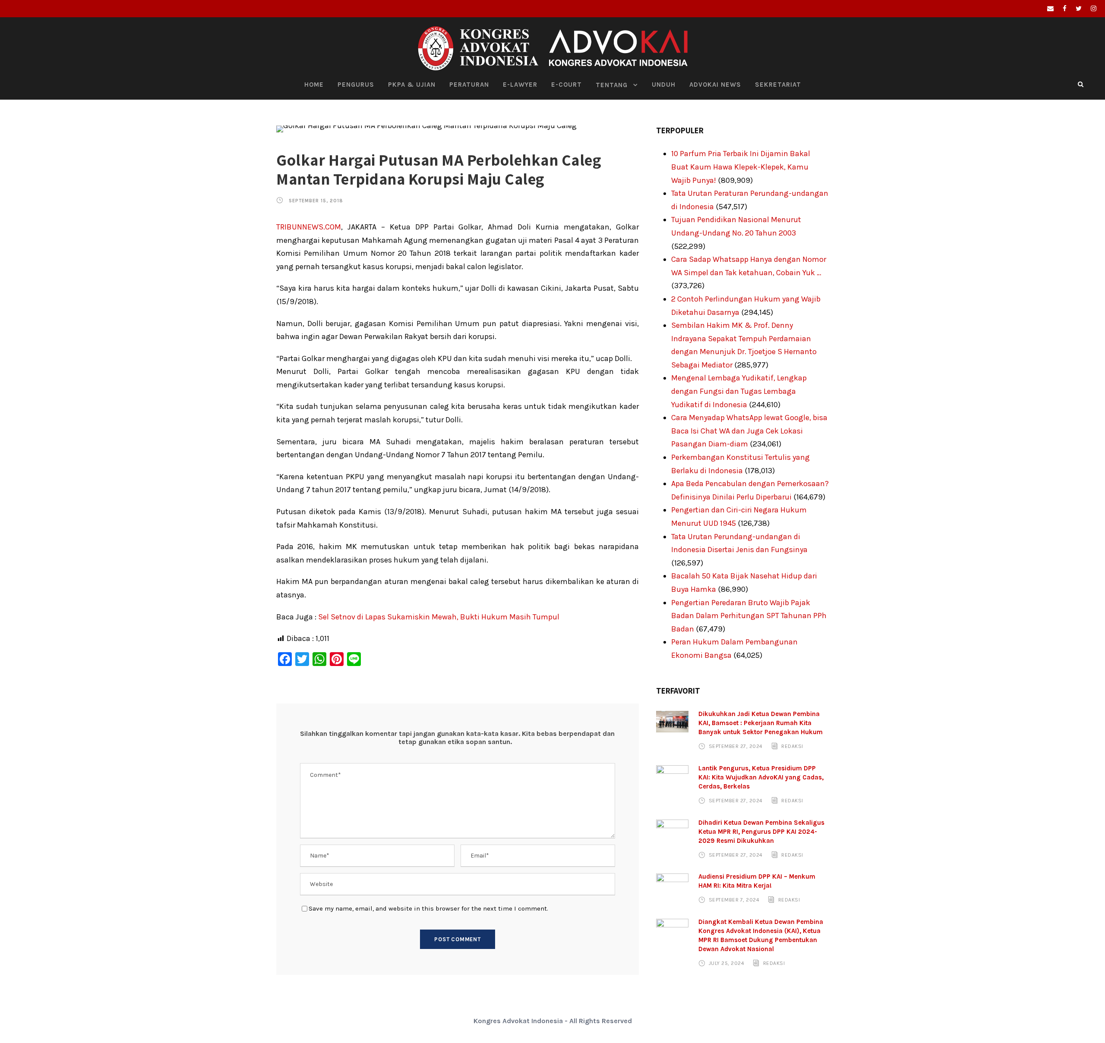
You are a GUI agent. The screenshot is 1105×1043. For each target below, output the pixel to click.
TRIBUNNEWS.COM (308, 227)
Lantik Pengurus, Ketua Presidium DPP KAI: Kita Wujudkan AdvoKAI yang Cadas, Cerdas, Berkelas (761, 777)
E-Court (566, 84)
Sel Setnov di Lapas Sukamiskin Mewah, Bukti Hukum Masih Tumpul (438, 617)
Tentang (612, 85)
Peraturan (469, 84)
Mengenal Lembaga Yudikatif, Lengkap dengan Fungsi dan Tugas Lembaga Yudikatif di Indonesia (739, 391)
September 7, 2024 (734, 900)
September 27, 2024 (736, 746)
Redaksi (792, 746)
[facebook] (1065, 9)
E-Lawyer (520, 84)
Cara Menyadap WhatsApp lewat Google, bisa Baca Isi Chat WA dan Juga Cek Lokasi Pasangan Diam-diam (749, 431)
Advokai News (715, 84)
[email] (1050, 9)
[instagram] (1093, 9)
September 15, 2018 (316, 201)
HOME (314, 84)
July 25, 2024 (727, 963)
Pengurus (356, 84)
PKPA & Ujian (412, 84)
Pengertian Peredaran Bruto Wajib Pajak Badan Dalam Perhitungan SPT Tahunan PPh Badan (749, 616)
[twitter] (1079, 9)
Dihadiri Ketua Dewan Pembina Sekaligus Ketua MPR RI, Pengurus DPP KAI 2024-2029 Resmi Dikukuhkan (761, 832)
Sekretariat (778, 84)
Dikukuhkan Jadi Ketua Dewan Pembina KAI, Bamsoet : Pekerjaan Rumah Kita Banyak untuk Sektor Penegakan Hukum (760, 723)
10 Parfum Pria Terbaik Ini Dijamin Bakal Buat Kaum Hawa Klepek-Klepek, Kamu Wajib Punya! (740, 167)
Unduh (664, 84)
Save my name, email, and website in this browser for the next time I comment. (428, 908)
